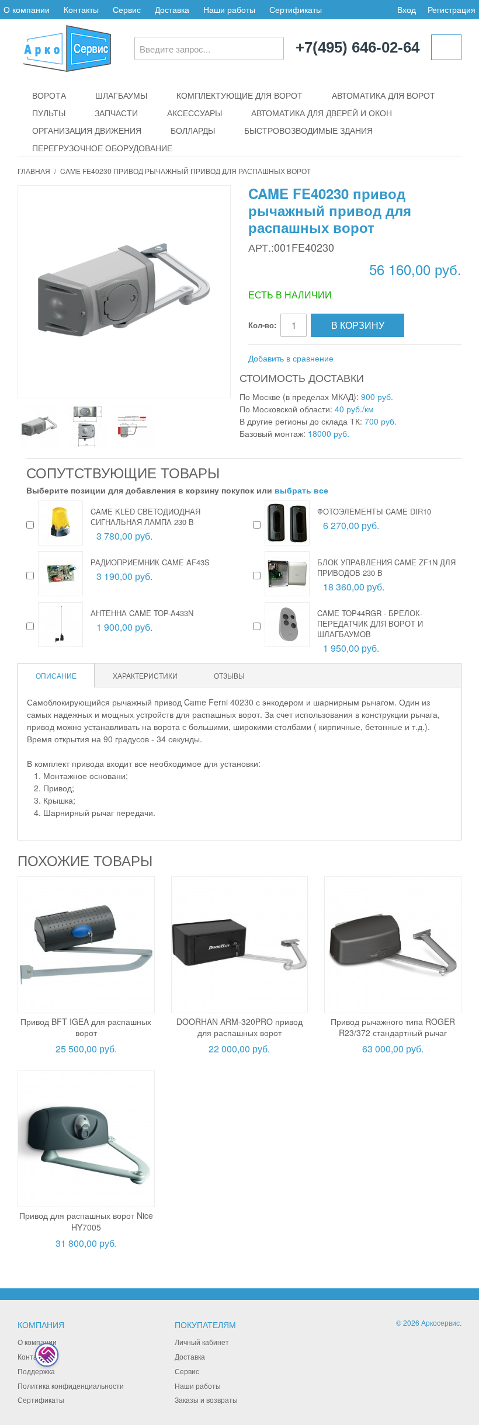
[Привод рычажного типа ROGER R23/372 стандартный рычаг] (392, 944)
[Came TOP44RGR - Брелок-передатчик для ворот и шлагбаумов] (287, 624)
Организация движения (86, 130)
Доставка (172, 9)
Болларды (193, 130)
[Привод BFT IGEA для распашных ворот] (86, 944)
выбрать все (301, 490)
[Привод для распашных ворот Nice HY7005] (86, 1139)
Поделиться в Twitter (404, 358)
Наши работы (229, 9)
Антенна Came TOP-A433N (142, 612)
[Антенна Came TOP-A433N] (60, 624)
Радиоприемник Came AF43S (150, 562)
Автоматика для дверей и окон (321, 113)
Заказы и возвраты (206, 1400)
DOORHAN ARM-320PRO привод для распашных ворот (239, 1027)
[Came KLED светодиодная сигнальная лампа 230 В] (60, 523)
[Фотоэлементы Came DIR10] (287, 523)
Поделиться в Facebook (381, 358)
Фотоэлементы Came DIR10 (374, 511)
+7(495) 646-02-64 (357, 48)
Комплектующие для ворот (239, 95)
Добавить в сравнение (291, 358)
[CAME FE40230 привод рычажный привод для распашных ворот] (39, 426)
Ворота (49, 95)
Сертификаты (295, 9)
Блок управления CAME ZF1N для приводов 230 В (386, 567)
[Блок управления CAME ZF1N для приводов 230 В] (287, 573)
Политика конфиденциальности (71, 1386)
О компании (27, 9)
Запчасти (116, 113)
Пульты (48, 113)
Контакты (81, 9)
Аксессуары (194, 113)
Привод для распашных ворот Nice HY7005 (86, 1221)
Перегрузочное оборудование (102, 148)
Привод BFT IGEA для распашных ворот (85, 1027)
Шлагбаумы (121, 95)
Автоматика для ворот (383, 95)
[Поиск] (272, 48)
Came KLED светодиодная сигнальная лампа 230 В (145, 516)
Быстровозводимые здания (308, 130)
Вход (406, 9)
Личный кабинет (202, 1342)
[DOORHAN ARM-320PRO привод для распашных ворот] (239, 944)
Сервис (127, 9)
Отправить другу (358, 358)
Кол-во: (262, 325)
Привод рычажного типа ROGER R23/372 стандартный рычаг (393, 1027)
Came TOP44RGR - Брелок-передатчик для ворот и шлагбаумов (370, 623)
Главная (34, 171)
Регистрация (451, 9)
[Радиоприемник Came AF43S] (60, 573)
